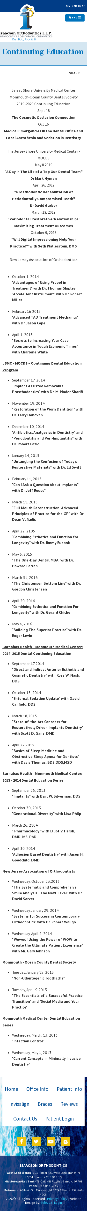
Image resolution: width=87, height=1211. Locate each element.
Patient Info (69, 1089)
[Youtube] (51, 1141)
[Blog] (65, 1141)
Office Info (37, 1089)
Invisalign (19, 1104)
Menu (73, 18)
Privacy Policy (57, 1198)
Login (58, 1202)
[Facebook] (21, 1141)
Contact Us (25, 1118)
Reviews (69, 1104)
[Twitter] (36, 1141)
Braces (45, 1104)
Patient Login (59, 1118)
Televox (46, 1202)
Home (11, 1089)
